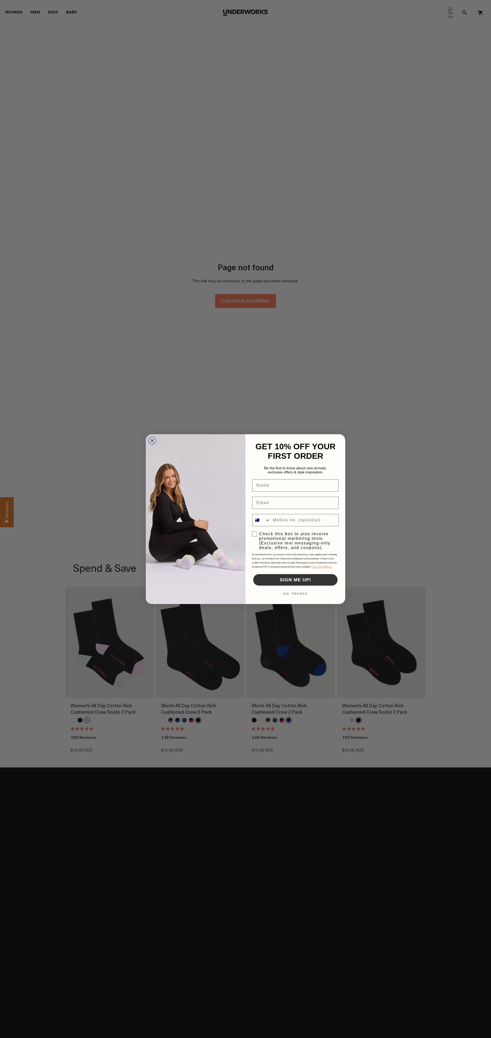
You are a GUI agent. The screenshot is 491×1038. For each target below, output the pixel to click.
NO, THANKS (295, 594)
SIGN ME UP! (295, 579)
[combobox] (261, 520)
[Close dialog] (152, 440)
